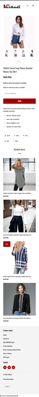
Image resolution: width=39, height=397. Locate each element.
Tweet (8, 135)
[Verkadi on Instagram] (13, 367)
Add (8, 141)
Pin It (26, 135)
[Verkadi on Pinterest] (9, 367)
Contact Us (6, 338)
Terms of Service (7, 353)
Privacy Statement (7, 346)
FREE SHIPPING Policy (8, 342)
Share (17, 135)
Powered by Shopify (8, 379)
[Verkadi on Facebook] (5, 367)
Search (5, 335)
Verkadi (10, 374)
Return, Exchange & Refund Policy (11, 350)
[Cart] (33, 5)
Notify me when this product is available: (15, 83)
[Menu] (27, 5)
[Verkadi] (12, 6)
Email (16, 141)
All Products (6, 357)
